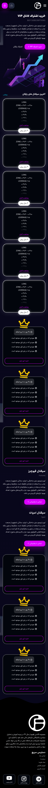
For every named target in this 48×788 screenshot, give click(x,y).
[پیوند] (37, 5)
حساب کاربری (41, 769)
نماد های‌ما (42, 762)
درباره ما (43, 759)
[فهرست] (45, 5)
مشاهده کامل (24, 125)
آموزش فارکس (41, 765)
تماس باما (42, 756)
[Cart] (11, 5)
